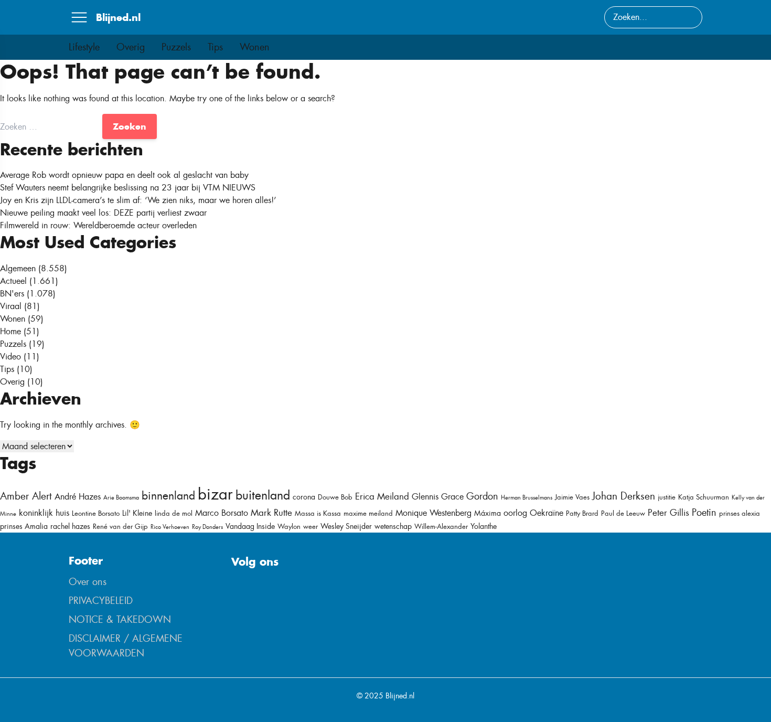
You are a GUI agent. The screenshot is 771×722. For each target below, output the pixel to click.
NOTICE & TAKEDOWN (120, 619)
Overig (130, 47)
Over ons (87, 582)
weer (310, 526)
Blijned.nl (118, 17)
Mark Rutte (271, 512)
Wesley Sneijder (346, 526)
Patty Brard (582, 513)
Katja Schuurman (703, 497)
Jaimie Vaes (572, 497)
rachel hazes (70, 526)
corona (304, 497)
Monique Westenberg (433, 512)
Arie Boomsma (121, 497)
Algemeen (18, 268)
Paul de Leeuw (623, 513)
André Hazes (78, 496)
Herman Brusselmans (526, 497)
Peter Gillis (668, 512)
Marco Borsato (221, 512)
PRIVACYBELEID (101, 600)
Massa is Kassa (318, 513)
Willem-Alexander (441, 526)
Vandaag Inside (250, 526)
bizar (215, 494)
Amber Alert (26, 496)
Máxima (487, 513)
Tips (215, 47)
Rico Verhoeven (170, 526)
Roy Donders (207, 526)
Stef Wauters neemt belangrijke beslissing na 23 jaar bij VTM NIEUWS (127, 187)
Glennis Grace (438, 496)
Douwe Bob (335, 497)
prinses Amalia (24, 526)
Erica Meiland (382, 496)
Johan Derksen (623, 496)
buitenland (262, 495)
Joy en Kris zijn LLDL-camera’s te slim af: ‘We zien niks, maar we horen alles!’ (138, 200)
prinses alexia (739, 513)
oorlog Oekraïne (533, 512)
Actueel (13, 280)
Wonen (255, 47)
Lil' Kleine (137, 513)
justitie (667, 497)
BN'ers (12, 293)
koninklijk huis (44, 512)
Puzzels (176, 47)
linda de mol (173, 513)
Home (10, 331)
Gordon (482, 496)
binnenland (168, 495)
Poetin (704, 512)
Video (10, 356)
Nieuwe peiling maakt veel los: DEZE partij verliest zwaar (103, 212)
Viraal (11, 306)
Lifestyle (84, 47)
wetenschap (393, 526)
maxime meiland (368, 513)
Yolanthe (483, 526)
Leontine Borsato (96, 513)
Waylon (289, 526)
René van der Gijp (120, 526)
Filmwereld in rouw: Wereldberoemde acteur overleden (98, 225)
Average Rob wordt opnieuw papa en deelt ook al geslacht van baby (124, 175)
